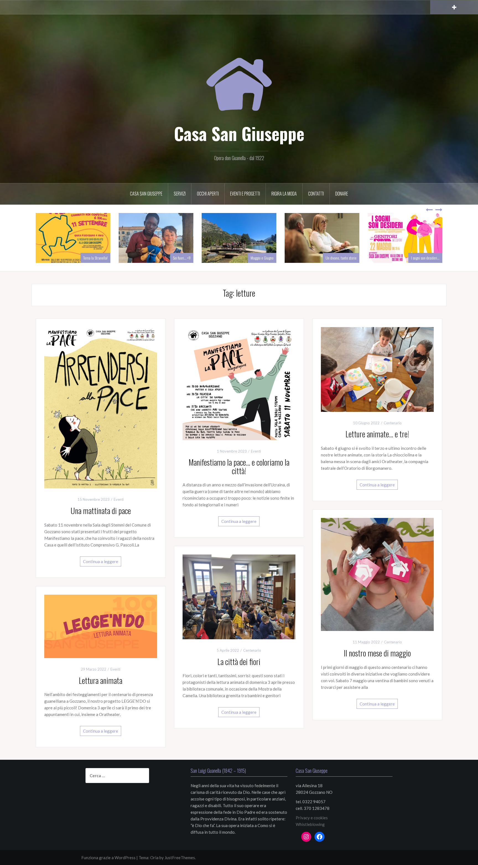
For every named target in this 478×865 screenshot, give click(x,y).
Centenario (393, 423)
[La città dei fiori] (239, 596)
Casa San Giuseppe (239, 133)
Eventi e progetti (245, 193)
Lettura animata (100, 680)
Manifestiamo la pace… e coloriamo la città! (239, 466)
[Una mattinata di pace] (100, 407)
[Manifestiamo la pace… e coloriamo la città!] (239, 382)
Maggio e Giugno (262, 258)
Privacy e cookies (312, 817)
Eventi (119, 499)
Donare (341, 193)
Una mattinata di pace (101, 510)
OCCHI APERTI (208, 193)
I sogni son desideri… (425, 258)
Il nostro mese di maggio (377, 653)
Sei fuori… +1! (182, 258)
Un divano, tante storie (341, 258)
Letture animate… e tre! (377, 434)
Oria (154, 857)
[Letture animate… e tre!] (377, 368)
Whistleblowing (310, 824)
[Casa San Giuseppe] (239, 77)
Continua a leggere (100, 561)
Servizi (180, 193)
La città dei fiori (238, 661)
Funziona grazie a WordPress (108, 857)
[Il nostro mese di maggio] (377, 573)
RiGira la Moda (284, 193)
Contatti (316, 193)
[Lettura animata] (100, 625)
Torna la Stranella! (95, 258)
